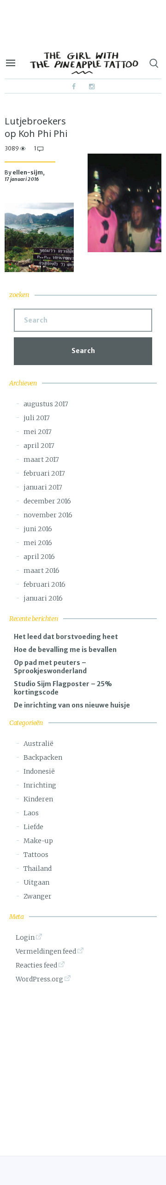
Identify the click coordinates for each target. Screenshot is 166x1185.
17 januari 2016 (22, 179)
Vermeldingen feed (46, 951)
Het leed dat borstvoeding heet (66, 637)
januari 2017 (43, 487)
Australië (38, 743)
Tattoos (36, 854)
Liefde (33, 827)
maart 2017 (41, 459)
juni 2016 (38, 529)
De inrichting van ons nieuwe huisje (72, 705)
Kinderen (38, 799)
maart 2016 (41, 570)
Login (25, 937)
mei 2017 (38, 432)
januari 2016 (43, 598)
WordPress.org (39, 979)
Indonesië (39, 771)
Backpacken (43, 757)
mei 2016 (38, 543)
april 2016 (39, 556)
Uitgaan (36, 882)
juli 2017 (37, 418)
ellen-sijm (27, 172)
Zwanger (38, 896)
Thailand (38, 868)
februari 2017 (44, 473)
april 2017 (39, 445)
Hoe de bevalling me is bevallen (65, 649)
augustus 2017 (46, 404)
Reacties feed (36, 965)
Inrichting (40, 785)
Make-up (38, 841)
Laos (31, 813)
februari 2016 (44, 584)
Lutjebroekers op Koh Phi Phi (36, 127)
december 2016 (47, 501)
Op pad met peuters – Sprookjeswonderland (50, 666)
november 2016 (48, 515)
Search (83, 351)
